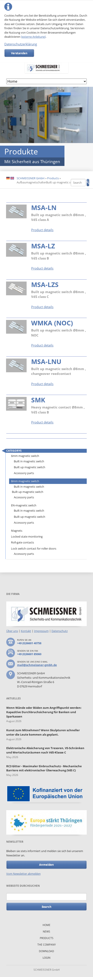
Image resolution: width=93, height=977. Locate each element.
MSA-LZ (43, 245)
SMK (38, 399)
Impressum (41, 631)
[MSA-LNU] (16, 365)
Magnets (16, 531)
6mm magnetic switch (25, 456)
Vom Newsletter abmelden (23, 874)
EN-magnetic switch (23, 505)
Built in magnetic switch (29, 461)
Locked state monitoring (27, 536)
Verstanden (19, 53)
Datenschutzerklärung (20, 44)
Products (53, 178)
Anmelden (46, 864)
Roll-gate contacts (22, 542)
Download (46, 951)
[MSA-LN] (16, 211)
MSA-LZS (45, 284)
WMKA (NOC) (52, 322)
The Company (46, 944)
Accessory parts (24, 473)
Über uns (12, 631)
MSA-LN (43, 207)
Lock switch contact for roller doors (33, 548)
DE (8, 178)
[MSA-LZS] (16, 288)
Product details (42, 230)
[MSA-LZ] (16, 250)
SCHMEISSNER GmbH (31, 178)
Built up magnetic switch (29, 467)
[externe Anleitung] (33, 37)
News (46, 931)
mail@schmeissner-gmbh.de (37, 665)
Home (46, 925)
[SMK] (16, 404)
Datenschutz (59, 631)
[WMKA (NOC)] (16, 327)
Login (46, 958)
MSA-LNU (46, 361)
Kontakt (26, 631)
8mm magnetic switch (25, 481)
